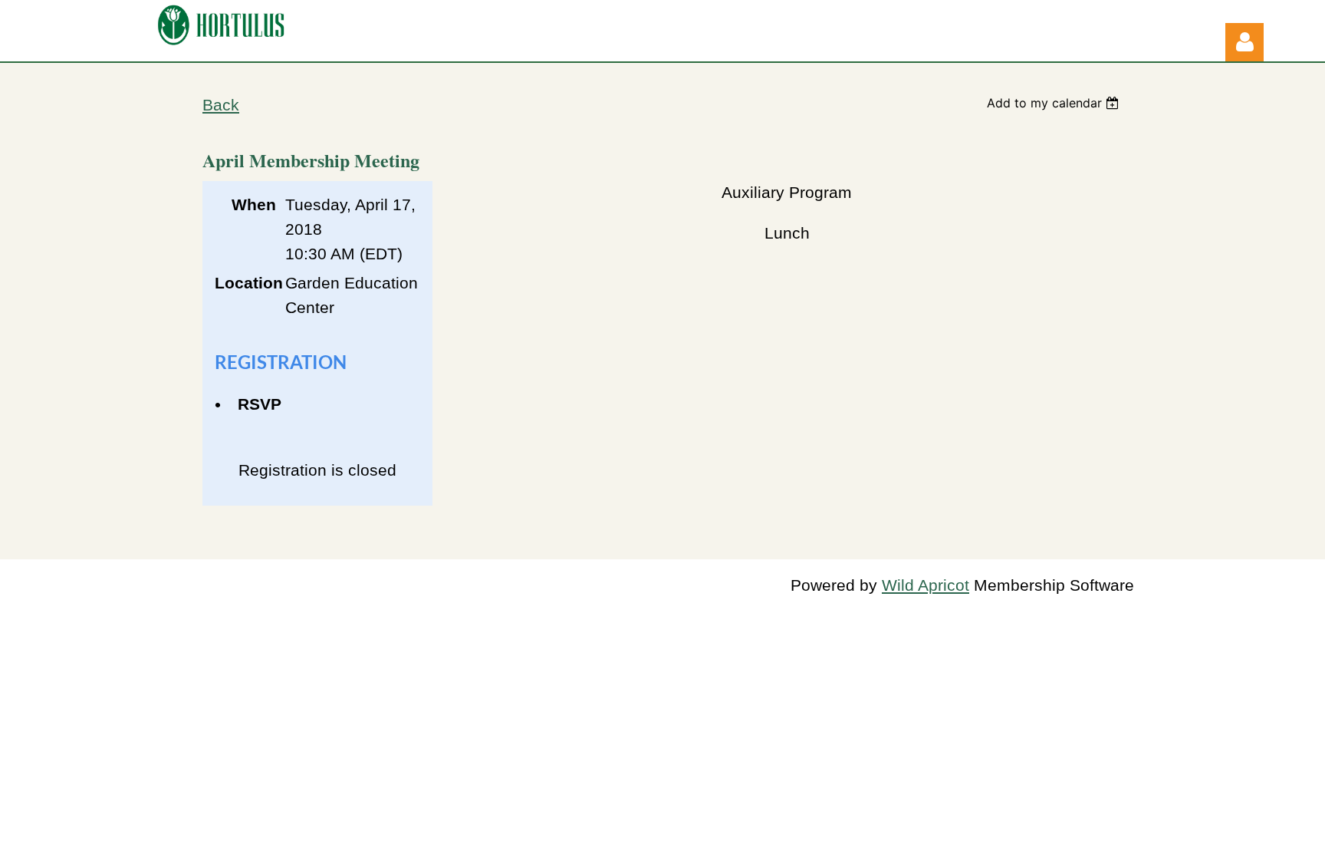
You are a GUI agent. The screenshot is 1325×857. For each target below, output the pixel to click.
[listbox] (1055, 103)
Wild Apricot (925, 585)
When (254, 205)
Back (220, 105)
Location (245, 283)
